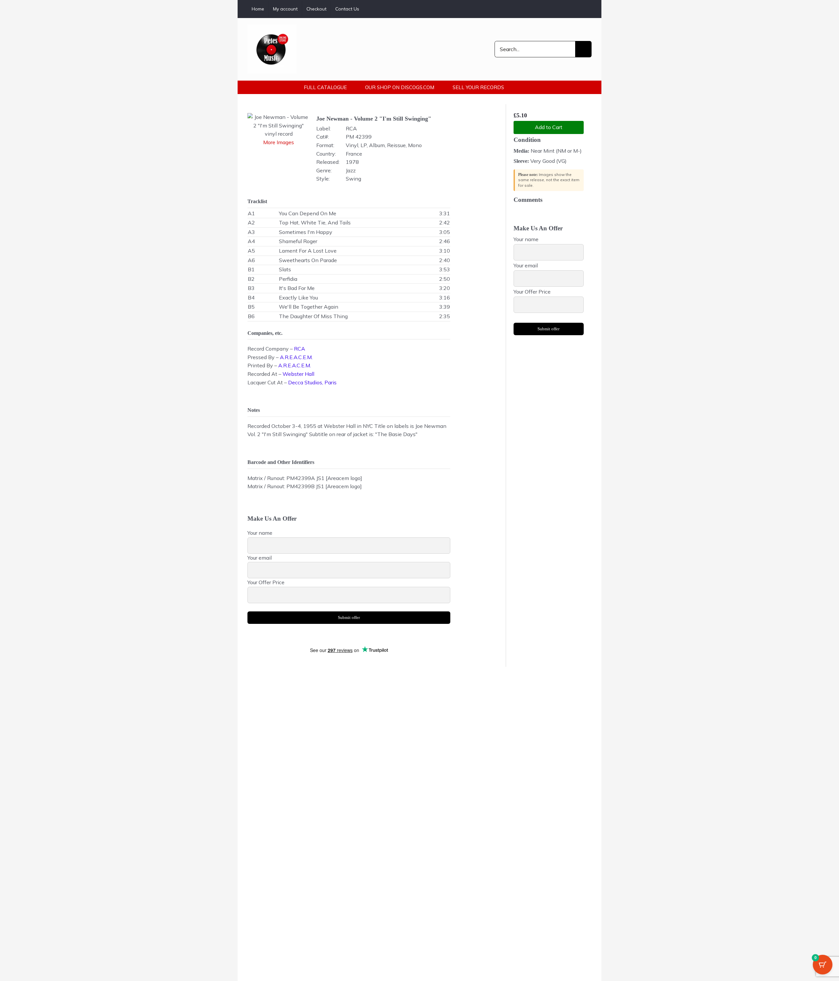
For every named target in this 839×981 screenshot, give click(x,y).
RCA (299, 348)
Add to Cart (548, 127)
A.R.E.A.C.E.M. (296, 357)
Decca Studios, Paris (312, 382)
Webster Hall (298, 374)
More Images (278, 142)
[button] (532, 87)
